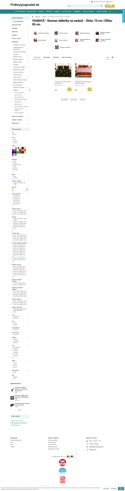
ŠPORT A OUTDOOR (88, 11)
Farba (13, 145)
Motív (13, 174)
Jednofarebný (17, 347)
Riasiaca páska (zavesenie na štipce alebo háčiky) (20, 309)
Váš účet (110, 1)
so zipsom (16, 329)
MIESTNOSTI (15, 123)
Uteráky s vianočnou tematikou (19, 109)
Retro (15, 378)
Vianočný (16, 350)
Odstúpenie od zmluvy (53, 449)
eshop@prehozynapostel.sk (20, 423)
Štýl (13, 375)
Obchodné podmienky (15, 440)
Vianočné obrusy (18, 104)
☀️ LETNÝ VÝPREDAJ (20, 11)
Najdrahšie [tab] (56, 57)
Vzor (13, 345)
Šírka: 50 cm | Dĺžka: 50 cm (19, 251)
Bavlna (15, 163)
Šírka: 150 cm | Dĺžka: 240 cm (20, 214)
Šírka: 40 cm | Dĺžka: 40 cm (19, 246)
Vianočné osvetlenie (19, 112)
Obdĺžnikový (16, 316)
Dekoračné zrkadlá (18, 59)
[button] (113, 6)
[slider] (12, 189)
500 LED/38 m (17, 200)
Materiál (14, 159)
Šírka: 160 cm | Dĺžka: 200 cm (20, 238)
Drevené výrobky (17, 85)
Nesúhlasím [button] (113, 488)
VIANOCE (15, 90)
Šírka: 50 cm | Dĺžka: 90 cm (19, 283)
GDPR (11, 442)
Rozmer (14, 217)
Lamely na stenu (17, 74)
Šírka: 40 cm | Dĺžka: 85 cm (19, 269)
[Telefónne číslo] (87, 444)
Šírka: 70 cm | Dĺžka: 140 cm (20, 284)
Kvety (15, 176)
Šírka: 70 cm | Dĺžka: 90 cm (19, 258)
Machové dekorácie (18, 82)
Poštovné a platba (52, 440)
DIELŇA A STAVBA (102, 11)
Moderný (16, 377)
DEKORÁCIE (77, 11)
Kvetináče (15, 64)
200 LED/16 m (17, 197)
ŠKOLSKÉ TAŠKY (31, 11)
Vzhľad (14, 337)
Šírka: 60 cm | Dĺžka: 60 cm (19, 253)
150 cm (15, 362)
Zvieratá (15, 355)
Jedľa (15, 139)
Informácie (13, 438)
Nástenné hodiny (17, 57)
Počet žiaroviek (16, 193)
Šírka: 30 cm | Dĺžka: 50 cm (19, 244)
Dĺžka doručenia (52, 442)
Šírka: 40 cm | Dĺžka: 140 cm (20, 273)
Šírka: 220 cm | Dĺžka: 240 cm (20, 304)
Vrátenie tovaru (52, 444)
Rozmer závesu (16, 208)
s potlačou (16, 352)
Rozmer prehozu (16, 299)
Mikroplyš (16, 169)
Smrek (15, 142)
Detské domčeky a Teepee (20, 80)
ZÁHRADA (40, 11)
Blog (11, 444)
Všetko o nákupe (53, 438)
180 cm (15, 364)
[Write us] (87, 449)
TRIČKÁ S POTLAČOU (18, 87)
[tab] (108, 57)
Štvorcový (16, 318)
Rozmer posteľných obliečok (17, 288)
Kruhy (15, 312)
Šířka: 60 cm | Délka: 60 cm (20, 226)
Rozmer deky (15, 233)
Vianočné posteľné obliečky (20, 99)
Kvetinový (16, 349)
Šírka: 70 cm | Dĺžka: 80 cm (19, 256)
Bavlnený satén (17, 164)
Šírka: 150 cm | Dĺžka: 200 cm (20, 221)
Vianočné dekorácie (18, 97)
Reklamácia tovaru (52, 446)
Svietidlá (15, 54)
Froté (15, 166)
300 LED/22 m (17, 198)
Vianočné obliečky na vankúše (21, 106)
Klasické (15, 339)
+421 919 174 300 (17, 420)
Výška (13, 360)
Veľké (15, 372)
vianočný (16, 178)
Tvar (13, 315)
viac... (13, 156)
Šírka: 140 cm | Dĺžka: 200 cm (20, 291)
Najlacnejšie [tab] (46, 57)
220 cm (15, 367)
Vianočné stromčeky (19, 92)
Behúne (15, 323)
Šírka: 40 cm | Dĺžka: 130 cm (20, 271)
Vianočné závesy (18, 94)
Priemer (14, 187)
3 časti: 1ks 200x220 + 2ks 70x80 (19, 183)
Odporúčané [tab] (37, 57)
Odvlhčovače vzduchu (18, 69)
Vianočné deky (17, 101)
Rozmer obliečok (16, 181)
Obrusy (15, 324)
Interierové (16, 334)
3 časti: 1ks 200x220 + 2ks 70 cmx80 (20, 219)
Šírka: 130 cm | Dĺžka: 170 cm (20, 235)
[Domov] (32, 16)
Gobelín (15, 168)
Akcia (15, 134)
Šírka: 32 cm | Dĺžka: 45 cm (19, 266)
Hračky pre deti (17, 77)
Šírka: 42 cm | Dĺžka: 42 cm (19, 248)
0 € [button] (109, 6)
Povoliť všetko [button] (121, 488)
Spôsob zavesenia (17, 307)
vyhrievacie (16, 341)
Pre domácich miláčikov (19, 67)
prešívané (16, 342)
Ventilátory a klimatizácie (19, 45)
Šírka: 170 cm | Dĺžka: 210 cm (20, 300)
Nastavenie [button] (106, 488)
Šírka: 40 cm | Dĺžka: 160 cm (20, 274)
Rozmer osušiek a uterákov (17, 280)
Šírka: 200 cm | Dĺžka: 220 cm (20, 223)
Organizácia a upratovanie (19, 51)
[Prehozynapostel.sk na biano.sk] (62, 479)
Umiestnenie (15, 332)
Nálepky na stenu (17, 62)
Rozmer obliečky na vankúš (19, 243)
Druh (13, 137)
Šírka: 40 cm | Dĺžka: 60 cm (19, 259)
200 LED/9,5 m (17, 202)
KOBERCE (57, 11)
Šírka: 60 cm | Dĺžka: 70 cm (19, 254)
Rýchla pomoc (16, 425)
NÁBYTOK (49, 11)
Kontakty (12, 446)
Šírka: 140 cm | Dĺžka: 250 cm (20, 210)
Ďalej (19, 410)
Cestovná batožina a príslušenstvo (18, 48)
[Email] (92, 1)
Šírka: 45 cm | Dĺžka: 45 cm (19, 225)
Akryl (15, 161)
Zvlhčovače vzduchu (18, 72)
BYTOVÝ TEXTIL (66, 11)
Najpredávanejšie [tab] (66, 57)
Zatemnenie (15, 370)
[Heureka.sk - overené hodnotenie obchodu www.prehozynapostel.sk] (62, 471)
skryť (13, 261)
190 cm (15, 365)
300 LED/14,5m (17, 203)
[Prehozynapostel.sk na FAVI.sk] (62, 462)
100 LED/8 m (16, 195)
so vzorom (16, 354)
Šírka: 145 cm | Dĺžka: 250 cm (20, 212)
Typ (13, 133)
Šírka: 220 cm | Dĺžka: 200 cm (20, 296)
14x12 (15, 228)
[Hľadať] (101, 6)
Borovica (16, 141)
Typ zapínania (15, 328)
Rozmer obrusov (16, 264)
